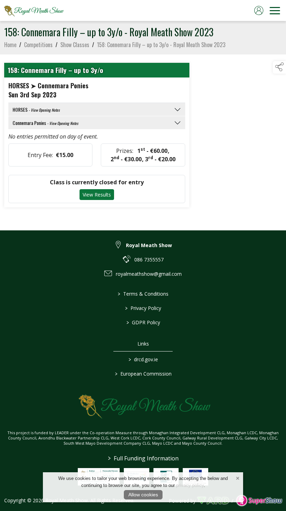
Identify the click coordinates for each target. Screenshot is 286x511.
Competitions (38, 44)
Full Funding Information (143, 458)
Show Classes (74, 44)
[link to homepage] (33, 10)
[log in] (258, 10)
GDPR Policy (143, 322)
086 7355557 (149, 259)
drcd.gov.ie (143, 359)
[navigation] (275, 10)
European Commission (143, 374)
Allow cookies (143, 494)
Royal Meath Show (149, 245)
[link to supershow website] (259, 500)
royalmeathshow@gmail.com (149, 274)
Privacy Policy (143, 308)
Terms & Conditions (143, 294)
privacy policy (190, 485)
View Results (97, 194)
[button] (279, 67)
